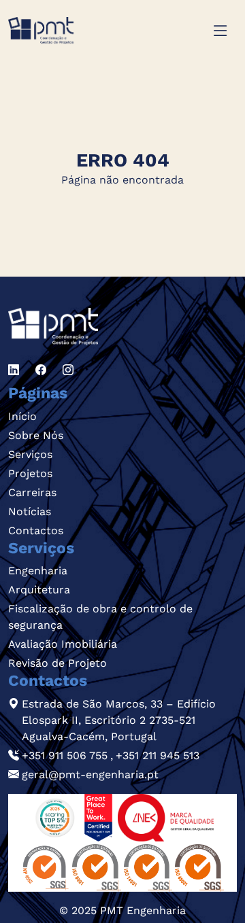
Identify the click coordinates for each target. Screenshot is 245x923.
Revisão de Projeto (57, 663)
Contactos (35, 530)
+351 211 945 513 (157, 755)
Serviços (30, 454)
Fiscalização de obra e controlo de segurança (100, 616)
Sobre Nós (35, 435)
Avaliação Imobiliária (62, 644)
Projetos (30, 473)
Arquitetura (39, 589)
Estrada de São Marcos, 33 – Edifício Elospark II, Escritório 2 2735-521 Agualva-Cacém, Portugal (119, 720)
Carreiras (32, 492)
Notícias (29, 511)
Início (22, 416)
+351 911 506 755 (65, 755)
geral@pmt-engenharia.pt (90, 774)
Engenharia (37, 570)
